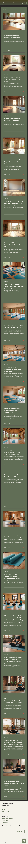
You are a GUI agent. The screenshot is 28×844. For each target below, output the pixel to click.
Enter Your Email (7, 828)
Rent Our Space (7, 818)
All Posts (4, 9)
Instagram (5, 808)
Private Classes (7, 812)
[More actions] (23, 33)
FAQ (3, 810)
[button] (26, 3)
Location (5, 820)
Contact (5, 822)
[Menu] (19, 3)
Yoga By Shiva (7, 803)
